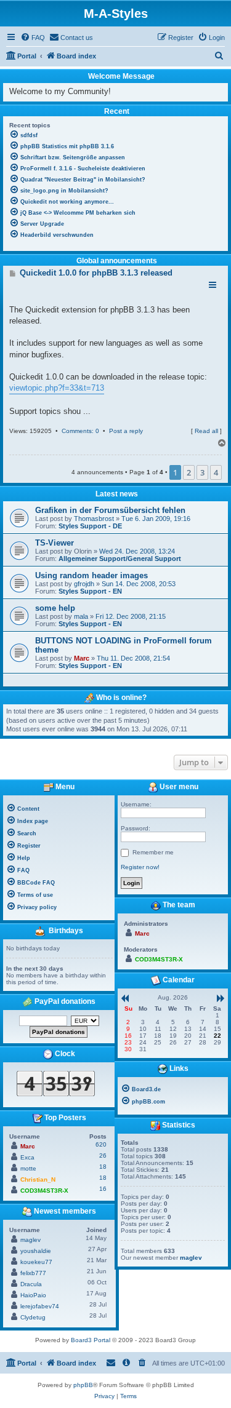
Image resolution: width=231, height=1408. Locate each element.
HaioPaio (33, 1295)
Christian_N (37, 1179)
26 (103, 1155)
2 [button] (189, 472)
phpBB (83, 1385)
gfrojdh (84, 583)
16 (103, 1188)
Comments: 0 (80, 431)
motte (28, 1168)
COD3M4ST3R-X (44, 1190)
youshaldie (35, 1250)
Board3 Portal (90, 1340)
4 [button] (216, 472)
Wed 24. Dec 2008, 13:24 (137, 551)
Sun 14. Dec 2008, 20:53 (139, 583)
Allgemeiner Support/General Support (120, 558)
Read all (206, 431)
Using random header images (91, 575)
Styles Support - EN (90, 591)
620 (101, 1144)
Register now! (140, 867)
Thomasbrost (94, 518)
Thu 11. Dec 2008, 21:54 (133, 658)
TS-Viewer (54, 542)
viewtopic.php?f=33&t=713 (56, 387)
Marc (81, 658)
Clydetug (33, 1317)
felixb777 (33, 1273)
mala (81, 616)
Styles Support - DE (90, 526)
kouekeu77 (36, 1262)
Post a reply (126, 431)
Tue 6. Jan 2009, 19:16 (155, 518)
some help (55, 608)
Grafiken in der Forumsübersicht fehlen (110, 510)
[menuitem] (32, 37)
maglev (30, 1239)
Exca (27, 1157)
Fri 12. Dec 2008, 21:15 (130, 616)
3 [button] (202, 472)
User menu (178, 786)
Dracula (31, 1284)
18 (103, 1166)
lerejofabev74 (39, 1306)
